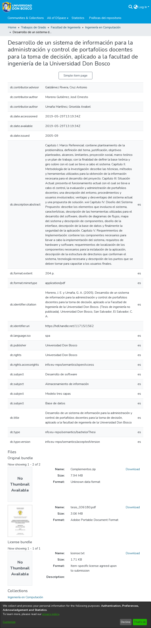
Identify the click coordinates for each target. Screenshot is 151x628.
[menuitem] (57, 18)
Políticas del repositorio (105, 18)
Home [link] (12, 27)
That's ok (140, 622)
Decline (125, 622)
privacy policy (50, 614)
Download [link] (133, 469)
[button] (130, 7)
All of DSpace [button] (56, 18)
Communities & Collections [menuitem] (26, 18)
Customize (9, 622)
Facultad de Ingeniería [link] (65, 27)
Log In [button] (143, 7)
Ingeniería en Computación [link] (103, 27)
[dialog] (75, 615)
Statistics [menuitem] (78, 18)
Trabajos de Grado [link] (33, 27)
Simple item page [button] (75, 75)
